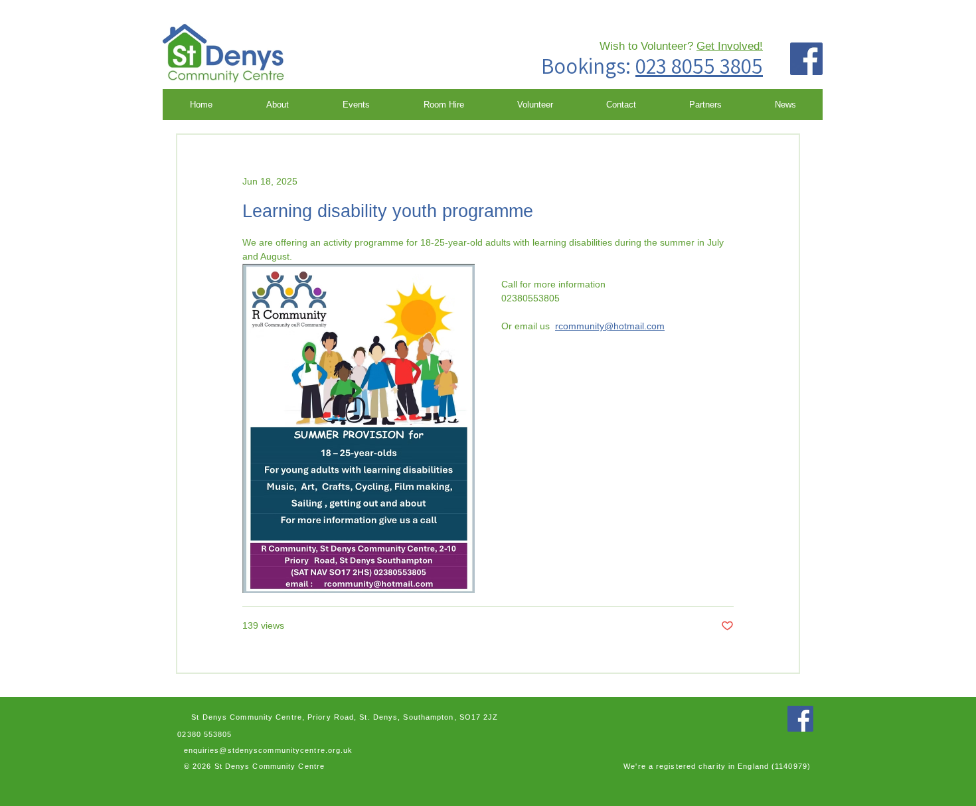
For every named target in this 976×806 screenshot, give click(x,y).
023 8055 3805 (699, 65)
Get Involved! (729, 46)
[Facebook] (806, 58)
